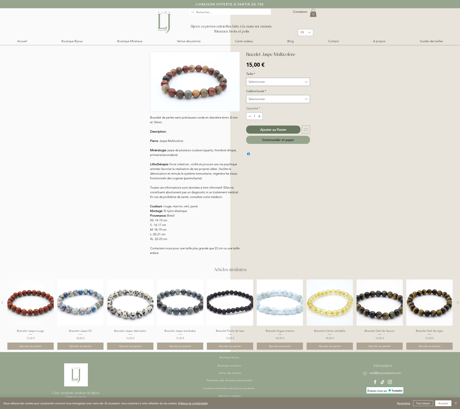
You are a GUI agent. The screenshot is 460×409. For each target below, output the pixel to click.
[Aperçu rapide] (30, 302)
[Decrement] (249, 116)
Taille (250, 74)
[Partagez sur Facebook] (248, 154)
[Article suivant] (458, 302)
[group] (230, 314)
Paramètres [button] (403, 403)
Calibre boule (256, 91)
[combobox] (278, 82)
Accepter (443, 403)
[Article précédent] (2, 302)
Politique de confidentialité (193, 403)
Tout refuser (423, 403)
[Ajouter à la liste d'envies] (306, 130)
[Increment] (259, 116)
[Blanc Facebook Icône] (375, 382)
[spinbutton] (254, 116)
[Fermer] (456, 403)
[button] (313, 13)
